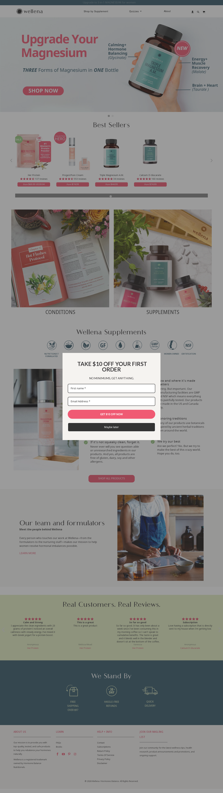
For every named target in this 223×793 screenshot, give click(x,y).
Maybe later (111, 427)
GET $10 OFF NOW (111, 414)
